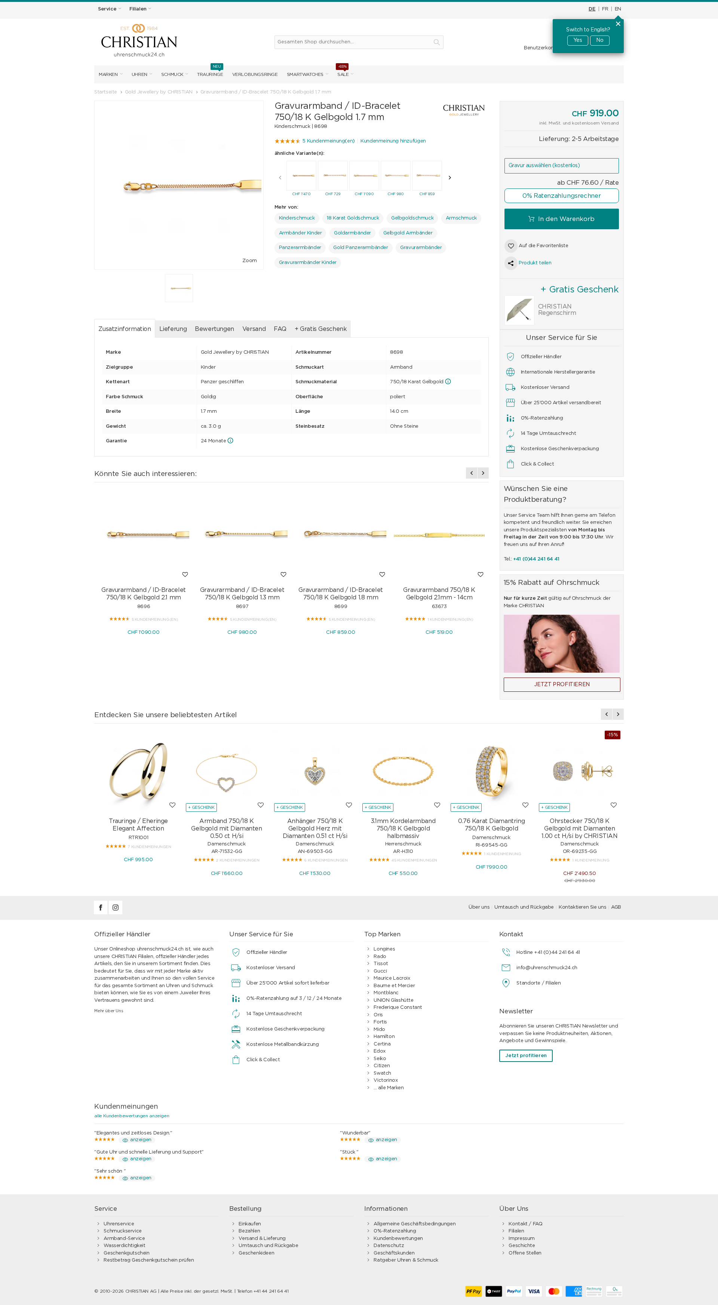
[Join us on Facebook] (101, 913)
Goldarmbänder (352, 233)
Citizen (382, 1065)
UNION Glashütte (393, 1000)
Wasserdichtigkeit (124, 1245)
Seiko (380, 1058)
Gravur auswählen (544, 165)
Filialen (516, 1231)
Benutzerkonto (541, 48)
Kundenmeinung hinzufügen (393, 141)
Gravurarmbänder (421, 247)
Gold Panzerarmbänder (360, 247)
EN (618, 9)
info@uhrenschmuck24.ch (546, 967)
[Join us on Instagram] (115, 913)
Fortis (380, 1022)
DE (592, 9)
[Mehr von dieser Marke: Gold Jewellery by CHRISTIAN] (456, 110)
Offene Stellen (525, 1253)
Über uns (479, 907)
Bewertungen (214, 329)
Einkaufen (250, 1224)
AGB (616, 907)
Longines (384, 949)
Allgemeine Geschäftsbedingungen (414, 1224)
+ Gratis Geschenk (321, 329)
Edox (379, 1051)
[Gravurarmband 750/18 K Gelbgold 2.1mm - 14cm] (439, 535)
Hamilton (384, 1036)
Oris (378, 1015)
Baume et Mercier (394, 985)
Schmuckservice (123, 1231)
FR (605, 9)
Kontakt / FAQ (525, 1224)
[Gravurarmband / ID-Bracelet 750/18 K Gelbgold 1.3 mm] (242, 535)
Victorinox (386, 1080)
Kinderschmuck (297, 218)
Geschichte (522, 1245)
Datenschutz (389, 1245)
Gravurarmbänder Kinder (308, 262)
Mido (379, 1029)
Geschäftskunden (394, 1253)
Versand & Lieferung (262, 1238)
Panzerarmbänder (300, 247)
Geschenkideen (256, 1253)
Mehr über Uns (108, 1011)
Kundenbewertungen (398, 1238)
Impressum (522, 1238)
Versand (254, 329)
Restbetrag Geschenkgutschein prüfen (149, 1260)
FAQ (280, 329)
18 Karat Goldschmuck (353, 218)
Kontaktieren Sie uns (582, 907)
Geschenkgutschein (126, 1253)
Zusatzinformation (124, 329)
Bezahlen (249, 1231)
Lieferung (173, 329)
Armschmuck (461, 218)
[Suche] (436, 42)
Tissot (381, 963)
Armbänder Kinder (300, 233)
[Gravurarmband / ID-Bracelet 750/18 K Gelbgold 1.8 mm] (340, 535)
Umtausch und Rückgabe (524, 907)
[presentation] (280, 177)
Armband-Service (124, 1238)
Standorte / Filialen (538, 983)
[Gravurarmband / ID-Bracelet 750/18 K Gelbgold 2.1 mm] (143, 535)
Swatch (382, 1073)
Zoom (249, 260)
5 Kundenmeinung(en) (328, 141)
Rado (380, 956)
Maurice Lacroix (392, 978)
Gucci (380, 971)
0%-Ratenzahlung (395, 1231)
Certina (382, 1044)
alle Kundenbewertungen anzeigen (131, 1116)
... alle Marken (389, 1088)
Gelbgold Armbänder (408, 233)
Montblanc (386, 993)
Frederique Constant (398, 1007)
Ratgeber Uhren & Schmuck (406, 1260)
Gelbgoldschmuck (412, 218)
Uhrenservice (119, 1224)
